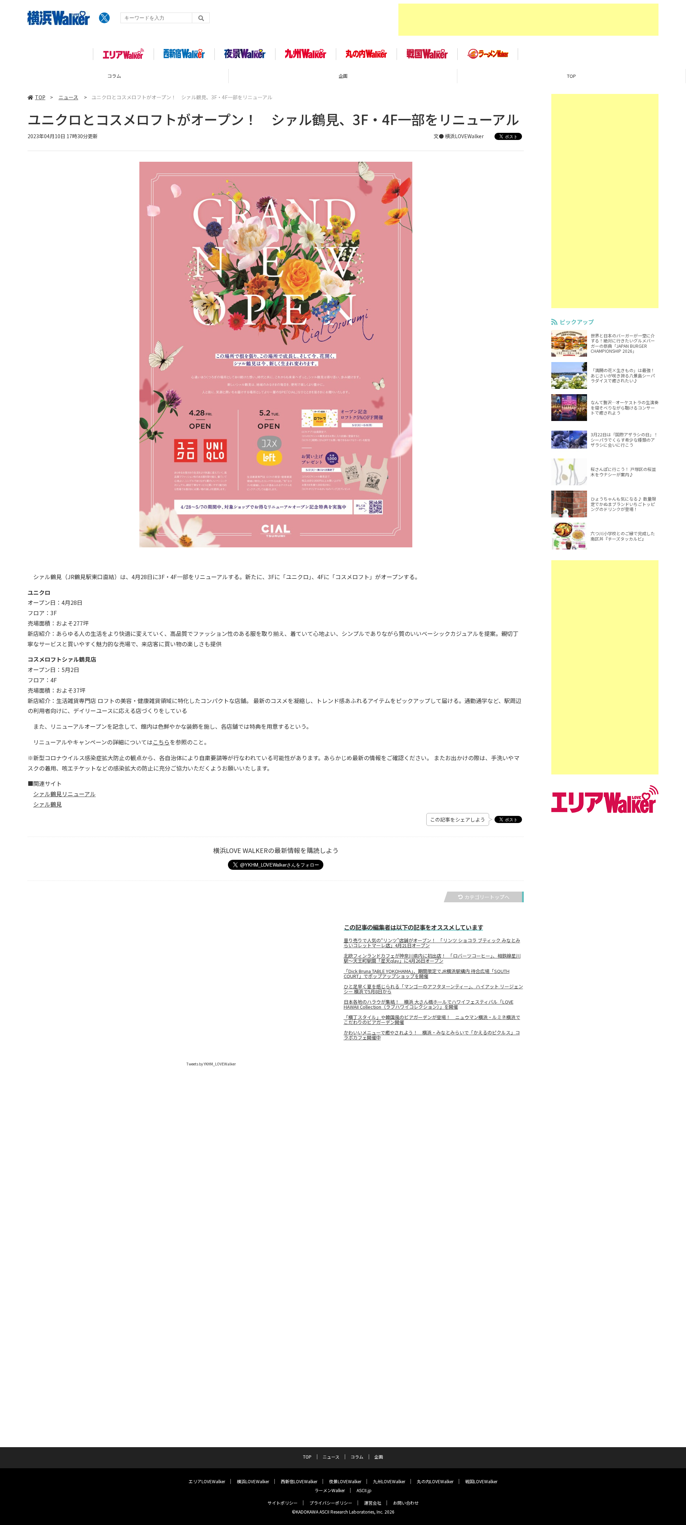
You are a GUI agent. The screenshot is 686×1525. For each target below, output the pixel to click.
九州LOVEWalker (389, 1481)
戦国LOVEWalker (481, 1481)
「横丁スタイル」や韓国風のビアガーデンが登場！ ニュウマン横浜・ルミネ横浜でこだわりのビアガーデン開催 (432, 1020)
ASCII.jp (364, 1490)
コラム (357, 1457)
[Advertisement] (528, 20)
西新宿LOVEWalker (299, 1481)
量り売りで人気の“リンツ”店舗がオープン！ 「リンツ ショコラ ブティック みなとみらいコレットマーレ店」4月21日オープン (432, 943)
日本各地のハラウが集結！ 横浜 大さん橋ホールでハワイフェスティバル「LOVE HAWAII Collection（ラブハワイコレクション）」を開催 (428, 1004)
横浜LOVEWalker (253, 1481)
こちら (161, 742)
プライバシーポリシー (330, 1503)
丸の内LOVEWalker (435, 1481)
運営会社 (372, 1503)
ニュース (571, 75)
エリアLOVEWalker (207, 1481)
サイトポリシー (283, 1503)
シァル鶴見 (47, 804)
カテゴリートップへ (486, 897)
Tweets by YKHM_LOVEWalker (211, 1064)
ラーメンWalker (329, 1490)
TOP (342, 75)
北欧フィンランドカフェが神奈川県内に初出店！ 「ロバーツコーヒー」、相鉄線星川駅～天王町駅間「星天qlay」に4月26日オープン (432, 958)
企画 (114, 75)
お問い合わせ (406, 1503)
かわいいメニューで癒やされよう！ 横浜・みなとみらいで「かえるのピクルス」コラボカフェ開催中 (432, 1035)
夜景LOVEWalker (345, 1481)
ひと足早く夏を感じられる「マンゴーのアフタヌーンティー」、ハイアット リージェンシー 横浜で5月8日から (433, 989)
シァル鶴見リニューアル (64, 793)
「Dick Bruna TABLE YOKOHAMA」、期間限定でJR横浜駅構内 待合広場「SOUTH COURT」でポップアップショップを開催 (426, 974)
